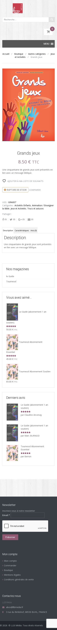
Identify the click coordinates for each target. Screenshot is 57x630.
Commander (10, 565)
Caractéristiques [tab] (22, 230)
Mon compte (10, 560)
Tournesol (11, 281)
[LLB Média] (28, 8)
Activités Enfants (23, 205)
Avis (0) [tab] (34, 230)
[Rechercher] (52, 19)
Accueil (5, 53)
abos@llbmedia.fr (14, 607)
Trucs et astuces (35, 208)
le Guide (10, 276)
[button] (46, 44)
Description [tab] (8, 230)
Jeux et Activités (18, 208)
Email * (6, 515)
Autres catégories (37, 53)
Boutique (18, 53)
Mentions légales (12, 574)
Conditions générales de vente (19, 579)
